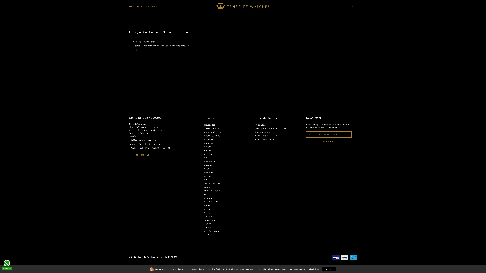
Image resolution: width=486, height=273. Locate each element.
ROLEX (139, 6)
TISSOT (207, 224)
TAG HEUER (209, 220)
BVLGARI (208, 147)
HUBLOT (208, 176)
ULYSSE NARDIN (212, 231)
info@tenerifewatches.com (142, 140)
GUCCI (207, 169)
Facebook (131, 155)
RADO (207, 205)
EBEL (206, 158)
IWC (206, 180)
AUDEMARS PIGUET (213, 132)
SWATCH (208, 216)
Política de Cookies (264, 139)
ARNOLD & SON (211, 128)
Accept (329, 269)
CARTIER (208, 150)
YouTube (137, 155)
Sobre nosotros (262, 132)
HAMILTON (209, 172)
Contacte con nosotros (145, 117)
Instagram (142, 155)
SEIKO (207, 213)
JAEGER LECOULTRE (213, 183)
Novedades (209, 125)
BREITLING (209, 143)
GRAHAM (208, 165)
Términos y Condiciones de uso (270, 128)
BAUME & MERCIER (213, 136)
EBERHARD (209, 161)
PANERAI (208, 198)
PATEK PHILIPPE (211, 202)
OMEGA (207, 194)
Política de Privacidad (266, 136)
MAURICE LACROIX (213, 191)
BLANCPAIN (209, 139)
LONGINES (209, 187)
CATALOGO (153, 6)
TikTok (148, 155)
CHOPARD (209, 154)
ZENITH (207, 235)
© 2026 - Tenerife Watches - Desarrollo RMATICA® (153, 257)
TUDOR (207, 227)
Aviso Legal (260, 125)
